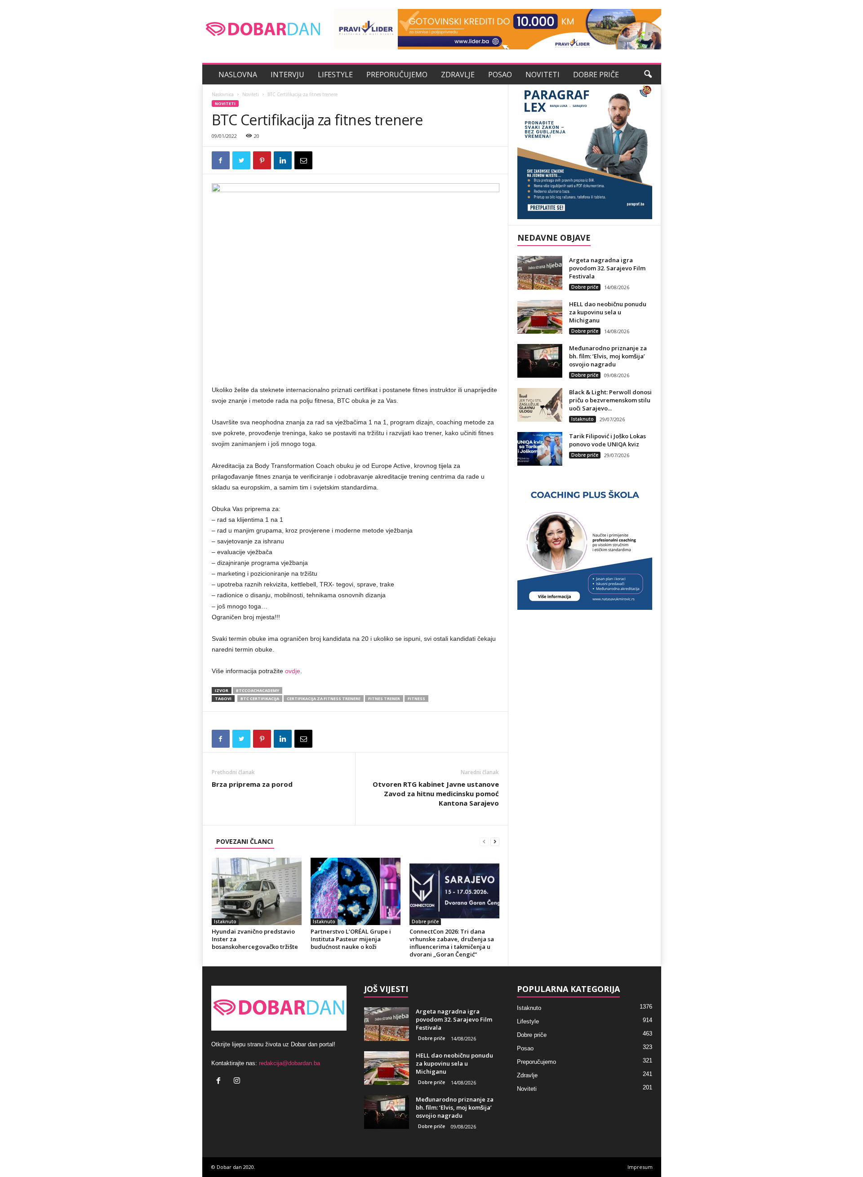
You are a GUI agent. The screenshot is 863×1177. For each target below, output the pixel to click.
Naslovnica (223, 94)
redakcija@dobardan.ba (289, 1063)
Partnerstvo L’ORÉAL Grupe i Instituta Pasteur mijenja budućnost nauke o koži (351, 939)
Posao (500, 74)
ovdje (292, 670)
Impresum (640, 1167)
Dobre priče (596, 74)
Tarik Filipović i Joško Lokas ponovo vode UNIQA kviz (607, 440)
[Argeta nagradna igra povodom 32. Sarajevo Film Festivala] (539, 273)
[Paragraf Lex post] (584, 151)
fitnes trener (384, 698)
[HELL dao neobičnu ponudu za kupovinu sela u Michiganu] (539, 317)
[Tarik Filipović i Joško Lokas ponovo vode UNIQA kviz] (539, 449)
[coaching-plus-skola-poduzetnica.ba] (584, 542)
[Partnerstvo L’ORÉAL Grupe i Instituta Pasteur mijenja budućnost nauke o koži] (355, 891)
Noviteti (542, 74)
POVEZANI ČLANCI (244, 841)
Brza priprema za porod (252, 784)
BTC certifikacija (259, 698)
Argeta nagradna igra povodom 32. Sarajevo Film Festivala (607, 268)
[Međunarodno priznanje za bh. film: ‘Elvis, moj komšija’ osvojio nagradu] (539, 361)
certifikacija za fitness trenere (323, 698)
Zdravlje (458, 74)
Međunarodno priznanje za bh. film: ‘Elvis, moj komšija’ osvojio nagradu (608, 356)
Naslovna (237, 74)
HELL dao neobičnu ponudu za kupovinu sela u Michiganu (607, 312)
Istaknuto (225, 921)
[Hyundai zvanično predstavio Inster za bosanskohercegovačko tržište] (257, 891)
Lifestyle (335, 74)
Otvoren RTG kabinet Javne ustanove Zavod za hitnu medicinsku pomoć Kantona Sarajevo (436, 793)
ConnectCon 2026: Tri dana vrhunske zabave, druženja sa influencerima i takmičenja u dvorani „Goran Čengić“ (451, 942)
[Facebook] (220, 1081)
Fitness (416, 698)
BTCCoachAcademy (257, 690)
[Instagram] (238, 1081)
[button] (648, 74)
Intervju (287, 74)
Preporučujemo (396, 74)
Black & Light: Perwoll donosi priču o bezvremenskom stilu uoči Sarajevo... (610, 400)
